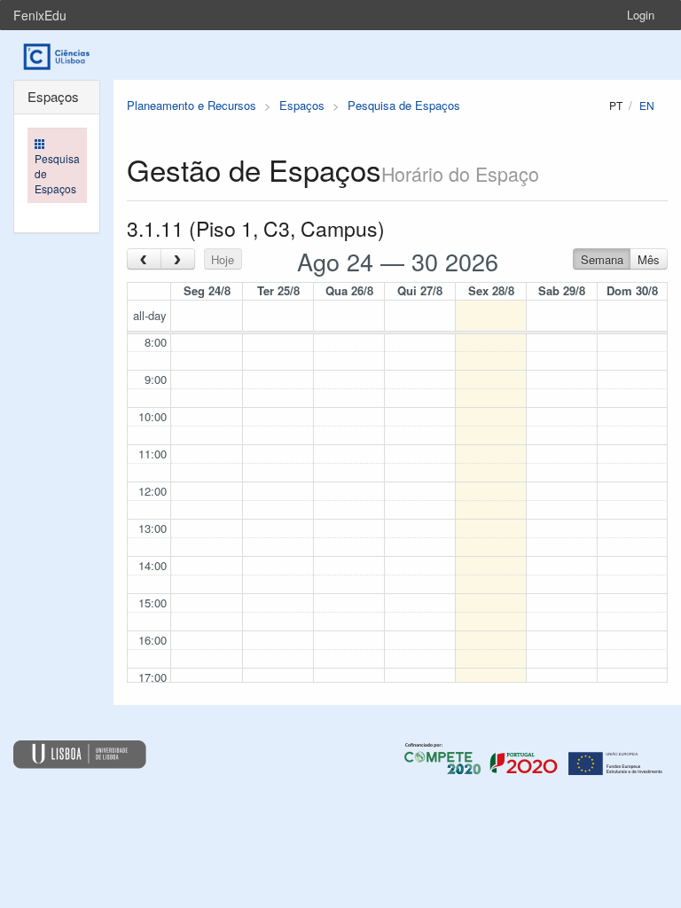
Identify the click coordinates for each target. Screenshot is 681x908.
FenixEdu (40, 15)
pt (615, 105)
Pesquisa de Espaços (404, 105)
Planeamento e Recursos (191, 105)
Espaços (302, 105)
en (646, 105)
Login (640, 14)
